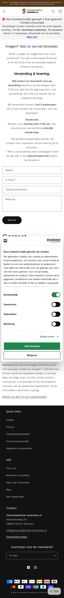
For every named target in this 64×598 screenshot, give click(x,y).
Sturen (12, 220)
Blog (8, 489)
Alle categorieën (15, 496)
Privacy (10, 427)
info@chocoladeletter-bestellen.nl (26, 530)
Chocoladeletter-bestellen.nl (27, 592)
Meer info (32, 37)
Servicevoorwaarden (17, 441)
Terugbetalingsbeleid (18, 434)
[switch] (56, 304)
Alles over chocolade (17, 482)
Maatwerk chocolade (17, 475)
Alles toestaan (32, 346)
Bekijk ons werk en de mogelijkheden (24, 396)
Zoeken (10, 420)
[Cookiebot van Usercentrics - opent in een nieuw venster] (46, 241)
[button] (3, 11)
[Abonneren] (54, 555)
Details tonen (47, 336)
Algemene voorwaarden (19, 448)
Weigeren (32, 355)
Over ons (11, 468)
